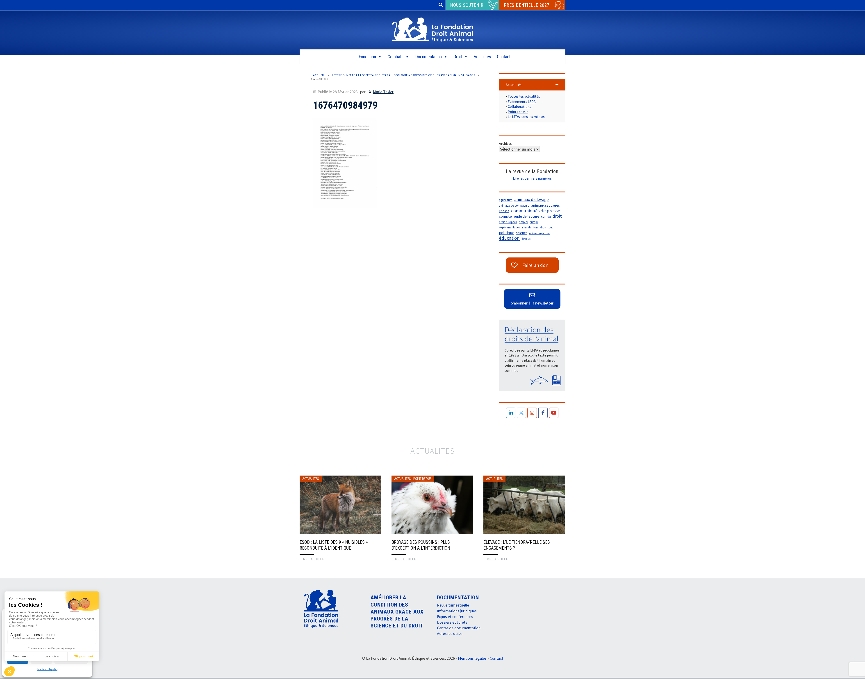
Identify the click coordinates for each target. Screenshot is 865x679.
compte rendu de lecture (519, 216)
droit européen (508, 222)
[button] (532, 84)
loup (550, 227)
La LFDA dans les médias (526, 116)
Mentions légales (47, 669)
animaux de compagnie (514, 206)
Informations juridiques (457, 611)
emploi (523, 222)
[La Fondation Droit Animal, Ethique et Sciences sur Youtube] (554, 413)
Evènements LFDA (522, 101)
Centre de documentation (458, 627)
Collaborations (519, 106)
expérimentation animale (515, 227)
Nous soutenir (466, 5)
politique (506, 232)
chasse (504, 211)
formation (539, 227)
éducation (509, 238)
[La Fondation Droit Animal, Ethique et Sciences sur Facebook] (543, 413)
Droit (457, 56)
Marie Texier (383, 91)
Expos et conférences (455, 616)
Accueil (319, 75)
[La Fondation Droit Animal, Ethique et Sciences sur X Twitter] (521, 413)
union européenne (539, 233)
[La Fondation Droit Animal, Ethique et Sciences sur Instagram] (532, 413)
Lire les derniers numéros (532, 178)
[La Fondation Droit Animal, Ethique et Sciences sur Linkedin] (511, 413)
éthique (525, 238)
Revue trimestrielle (453, 605)
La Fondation (364, 56)
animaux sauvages (545, 205)
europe (534, 222)
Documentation (428, 56)
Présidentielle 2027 (526, 5)
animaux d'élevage (531, 199)
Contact (503, 56)
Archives (505, 143)
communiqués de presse (535, 210)
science (521, 232)
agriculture (505, 200)
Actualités (482, 56)
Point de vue (422, 479)
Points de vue (518, 111)
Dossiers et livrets (452, 622)
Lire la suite (312, 559)
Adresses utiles (449, 633)
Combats (395, 56)
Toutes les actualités (524, 96)
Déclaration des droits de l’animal (531, 334)
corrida (546, 216)
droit (557, 216)
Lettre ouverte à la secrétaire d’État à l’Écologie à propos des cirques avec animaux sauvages (403, 75)
